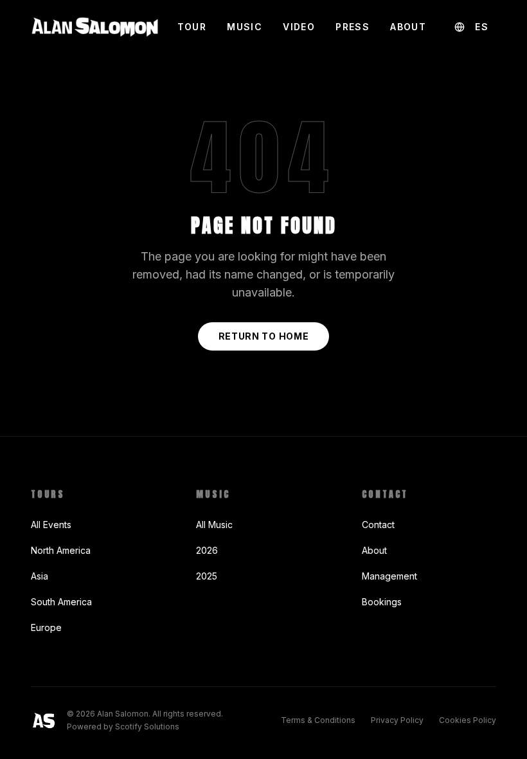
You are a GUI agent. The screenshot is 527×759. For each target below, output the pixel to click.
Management (389, 576)
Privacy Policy (397, 720)
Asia (39, 576)
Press (352, 26)
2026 (207, 550)
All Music (214, 524)
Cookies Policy (467, 720)
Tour (192, 26)
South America (61, 601)
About (408, 26)
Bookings (382, 601)
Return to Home (264, 336)
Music (244, 26)
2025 (206, 576)
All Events (51, 524)
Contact (378, 524)
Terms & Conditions (318, 720)
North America (61, 550)
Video (299, 26)
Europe (46, 627)
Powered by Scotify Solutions (123, 726)
